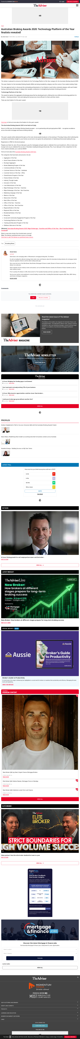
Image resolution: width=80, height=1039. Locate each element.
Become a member (73, 1)
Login (62, 1)
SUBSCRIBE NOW (40, 362)
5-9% (27, 478)
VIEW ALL (40, 406)
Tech (2, 25)
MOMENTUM (12, 1)
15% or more (29, 487)
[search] (77, 977)
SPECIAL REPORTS (10, 628)
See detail (40, 494)
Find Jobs (40, 958)
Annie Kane (5, 36)
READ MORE (47, 332)
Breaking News (9, 243)
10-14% (28, 482)
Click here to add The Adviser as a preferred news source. (17, 237)
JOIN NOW (48, 908)
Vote (40, 491)
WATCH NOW (4, 559)
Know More (13, 278)
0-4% (27, 474)
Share (77, 36)
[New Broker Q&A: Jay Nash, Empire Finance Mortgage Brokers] (40, 732)
